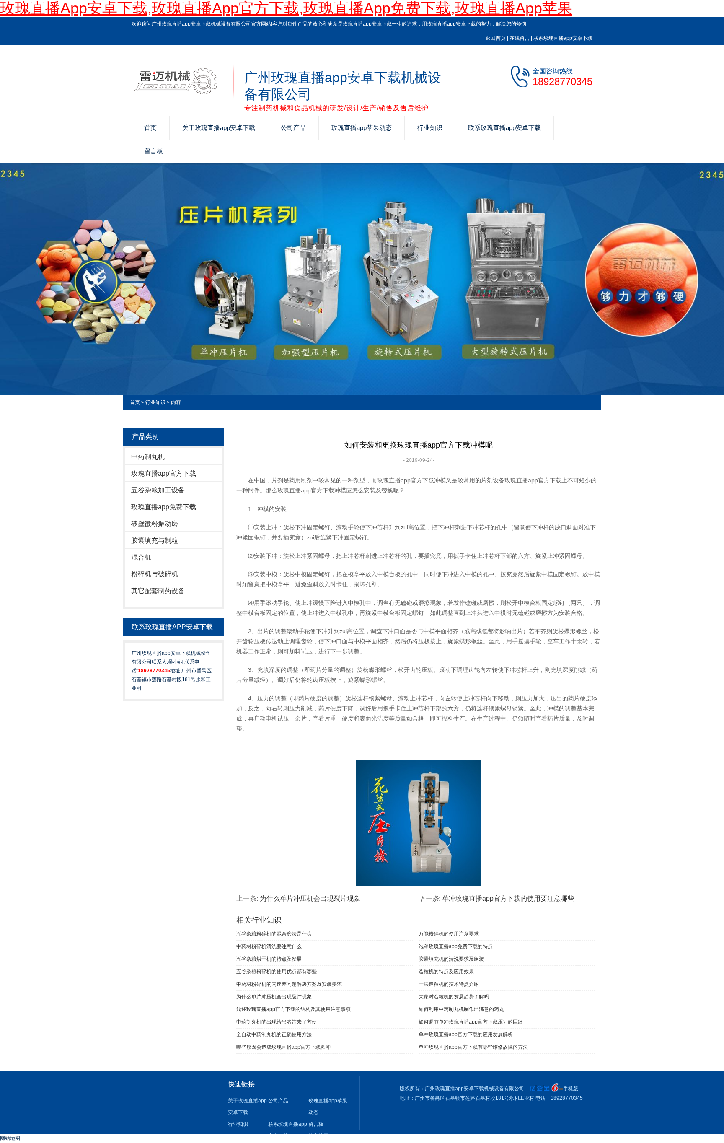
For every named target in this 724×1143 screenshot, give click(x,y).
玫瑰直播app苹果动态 (361, 127)
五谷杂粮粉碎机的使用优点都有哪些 (276, 972)
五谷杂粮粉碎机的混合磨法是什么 (274, 934)
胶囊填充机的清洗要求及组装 (451, 959)
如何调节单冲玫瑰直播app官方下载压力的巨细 (471, 1022)
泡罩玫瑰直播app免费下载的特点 (456, 946)
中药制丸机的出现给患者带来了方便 (276, 1022)
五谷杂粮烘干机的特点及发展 (269, 959)
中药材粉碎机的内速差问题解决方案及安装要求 (289, 984)
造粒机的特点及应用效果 (446, 972)
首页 (150, 127)
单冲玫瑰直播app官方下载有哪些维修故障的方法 (473, 1047)
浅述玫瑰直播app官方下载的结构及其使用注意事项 (293, 1009)
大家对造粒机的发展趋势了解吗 (454, 997)
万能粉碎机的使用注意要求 (449, 934)
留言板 (153, 151)
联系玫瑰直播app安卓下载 (562, 38)
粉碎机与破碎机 (154, 574)
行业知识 (429, 127)
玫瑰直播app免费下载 (163, 507)
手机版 (570, 1088)
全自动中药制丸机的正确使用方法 (274, 1034)
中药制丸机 (148, 456)
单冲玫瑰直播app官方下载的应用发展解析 (466, 1034)
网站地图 (10, 1138)
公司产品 (293, 127)
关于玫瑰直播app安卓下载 (218, 127)
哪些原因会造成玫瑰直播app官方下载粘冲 (283, 1047)
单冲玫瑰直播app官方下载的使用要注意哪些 (508, 898)
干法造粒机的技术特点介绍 (449, 984)
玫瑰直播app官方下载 (163, 473)
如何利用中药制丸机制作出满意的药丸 (461, 1009)
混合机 (141, 557)
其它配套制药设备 (158, 590)
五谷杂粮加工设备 (158, 490)
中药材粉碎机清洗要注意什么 (269, 946)
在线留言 (519, 38)
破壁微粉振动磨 (154, 523)
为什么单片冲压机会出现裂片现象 (310, 898)
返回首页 (496, 38)
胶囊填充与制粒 (154, 540)
